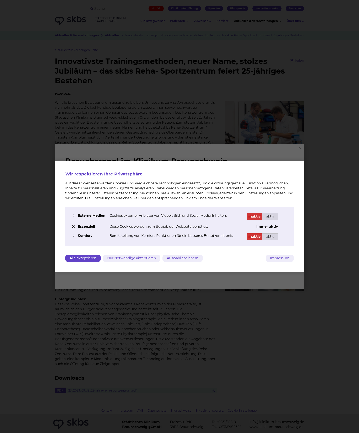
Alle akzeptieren (83, 258)
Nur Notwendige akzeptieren (131, 258)
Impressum (279, 258)
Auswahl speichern (182, 258)
